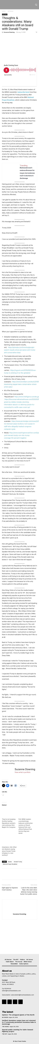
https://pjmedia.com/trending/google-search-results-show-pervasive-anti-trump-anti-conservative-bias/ (20, 349)
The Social (5, 1026)
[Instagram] (9, 1002)
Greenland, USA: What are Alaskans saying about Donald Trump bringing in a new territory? (9, 851)
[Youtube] (20, 1002)
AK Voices (10, 11)
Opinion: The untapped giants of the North (18, 1015)
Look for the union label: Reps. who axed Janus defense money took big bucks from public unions (28, 891)
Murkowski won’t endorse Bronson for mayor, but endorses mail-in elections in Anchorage (27, 173)
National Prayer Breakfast (10, 864)
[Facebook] (4, 37)
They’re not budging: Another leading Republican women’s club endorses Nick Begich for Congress (9, 823)
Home (4, 11)
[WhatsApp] (18, 37)
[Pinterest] (13, 37)
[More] (22, 37)
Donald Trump (18, 861)
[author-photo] (19, 911)
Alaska (10, 861)
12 (36, 32)
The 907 (4, 1034)
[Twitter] (9, 37)
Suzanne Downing (9, 32)
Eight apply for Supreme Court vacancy (10, 889)
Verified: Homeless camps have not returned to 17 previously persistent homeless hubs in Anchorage (19, 1022)
